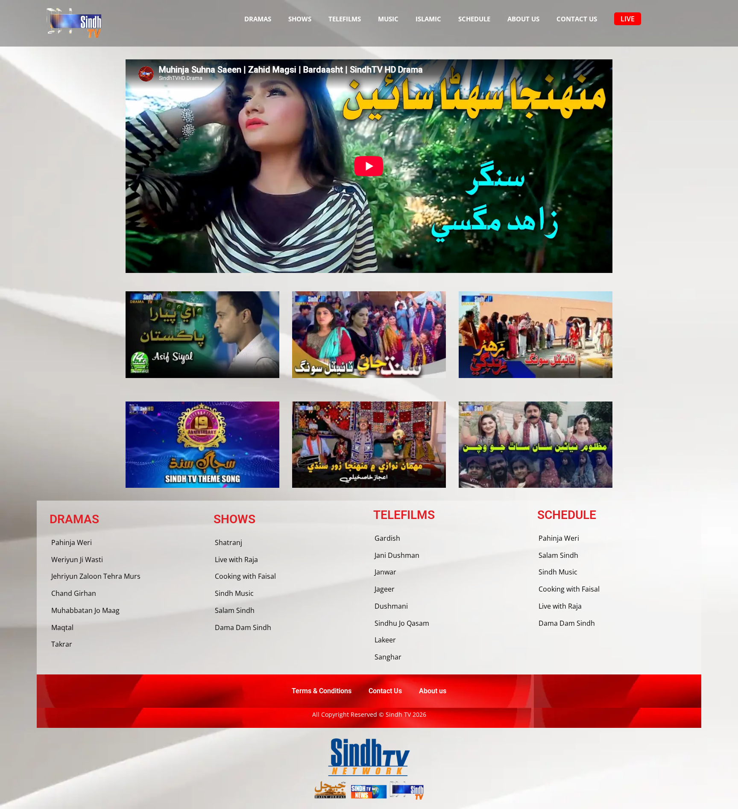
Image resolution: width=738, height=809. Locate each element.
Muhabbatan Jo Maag (85, 610)
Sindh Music (234, 593)
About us (523, 19)
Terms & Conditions (321, 691)
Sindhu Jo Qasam (402, 623)
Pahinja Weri (71, 542)
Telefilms (344, 19)
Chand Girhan (73, 593)
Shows (299, 19)
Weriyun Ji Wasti (77, 559)
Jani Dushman (397, 555)
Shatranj (228, 542)
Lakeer (385, 640)
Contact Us (576, 19)
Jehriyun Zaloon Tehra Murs (96, 576)
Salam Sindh (235, 610)
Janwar (385, 572)
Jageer (385, 589)
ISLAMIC (428, 19)
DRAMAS (257, 19)
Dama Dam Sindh (243, 627)
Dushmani (391, 606)
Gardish (387, 538)
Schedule (474, 19)
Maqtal (62, 627)
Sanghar (388, 657)
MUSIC (388, 19)
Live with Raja (236, 559)
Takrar (61, 644)
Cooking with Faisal (245, 576)
